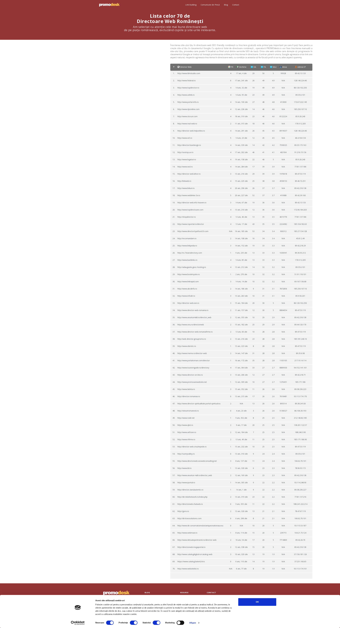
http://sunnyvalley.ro (186, 454)
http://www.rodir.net (186, 418)
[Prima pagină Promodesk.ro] (109, 5)
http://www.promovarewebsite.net (192, 382)
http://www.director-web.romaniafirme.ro (195, 331)
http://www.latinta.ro (186, 389)
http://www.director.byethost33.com (192, 231)
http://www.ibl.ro (184, 468)
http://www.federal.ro (186, 80)
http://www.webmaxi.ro (187, 532)
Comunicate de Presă (210, 4)
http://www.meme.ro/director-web (192, 353)
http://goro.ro (183, 511)
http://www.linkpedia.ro (187, 245)
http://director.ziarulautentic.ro (190, 489)
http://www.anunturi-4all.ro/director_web (194, 475)
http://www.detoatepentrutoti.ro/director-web (196, 540)
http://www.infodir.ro (186, 296)
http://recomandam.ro (186, 238)
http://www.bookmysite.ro (188, 274)
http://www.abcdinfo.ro (187, 288)
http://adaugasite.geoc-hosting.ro (191, 267)
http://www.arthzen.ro (186, 432)
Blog (226, 4)
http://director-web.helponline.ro (191, 130)
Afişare (192, 623)
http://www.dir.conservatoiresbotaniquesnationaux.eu (200, 525)
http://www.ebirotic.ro (186, 346)
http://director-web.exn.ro (188, 303)
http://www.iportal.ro (186, 482)
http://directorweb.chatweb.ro (190, 504)
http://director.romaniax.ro (188, 396)
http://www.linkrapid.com (188, 281)
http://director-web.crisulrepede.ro (192, 446)
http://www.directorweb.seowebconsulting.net (197, 461)
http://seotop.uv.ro (185, 152)
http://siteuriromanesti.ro (188, 410)
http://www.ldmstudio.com (188, 73)
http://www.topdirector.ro (188, 87)
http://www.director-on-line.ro (190, 375)
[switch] (133, 623)
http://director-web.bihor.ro (189, 174)
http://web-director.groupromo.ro (191, 339)
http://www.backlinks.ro (187, 260)
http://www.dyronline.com (188, 109)
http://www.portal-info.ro (188, 102)
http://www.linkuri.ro (186, 188)
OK (257, 602)
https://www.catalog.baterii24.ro (191, 561)
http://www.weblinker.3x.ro (188, 195)
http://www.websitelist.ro (188, 568)
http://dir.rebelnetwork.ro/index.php (192, 497)
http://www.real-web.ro (187, 123)
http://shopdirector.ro (186, 217)
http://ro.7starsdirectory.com (189, 253)
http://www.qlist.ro (185, 425)
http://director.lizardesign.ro (189, 145)
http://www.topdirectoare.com (190, 209)
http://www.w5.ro (184, 138)
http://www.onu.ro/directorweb (190, 324)
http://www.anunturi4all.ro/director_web (194, 317)
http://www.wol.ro (185, 166)
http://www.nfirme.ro (186, 439)
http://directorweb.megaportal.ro (191, 547)
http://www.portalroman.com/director (193, 360)
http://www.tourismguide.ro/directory (193, 367)
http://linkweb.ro (184, 181)
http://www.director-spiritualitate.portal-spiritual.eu (198, 403)
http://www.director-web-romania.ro (192, 310)
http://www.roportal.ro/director (190, 224)
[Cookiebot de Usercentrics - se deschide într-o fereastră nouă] (77, 623)
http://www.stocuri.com (187, 116)
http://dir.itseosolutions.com (189, 518)
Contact (235, 4)
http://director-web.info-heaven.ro (191, 202)
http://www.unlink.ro (186, 95)
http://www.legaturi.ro (186, 159)
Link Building (190, 4)
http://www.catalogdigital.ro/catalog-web (194, 554)
